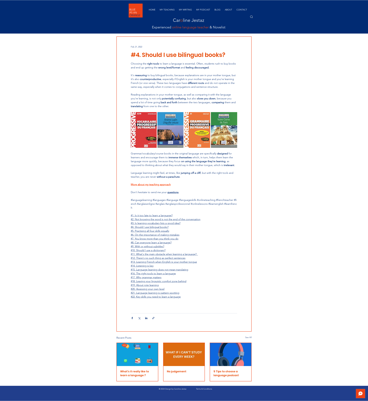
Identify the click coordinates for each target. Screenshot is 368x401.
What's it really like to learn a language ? (134, 373)
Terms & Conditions (204, 389)
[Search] (251, 17)
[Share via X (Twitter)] (139, 318)
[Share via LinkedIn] (146, 318)
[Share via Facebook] (132, 318)
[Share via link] (153, 318)
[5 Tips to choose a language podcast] (230, 354)
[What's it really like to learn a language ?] (137, 354)
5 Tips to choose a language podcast (226, 373)
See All (248, 337)
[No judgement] (184, 354)
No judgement (176, 371)
